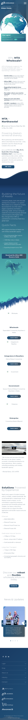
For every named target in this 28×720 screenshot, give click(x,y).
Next (26, 623)
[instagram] (5, 656)
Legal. (18, 717)
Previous (2, 623)
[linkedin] (8, 656)
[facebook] (3, 656)
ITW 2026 (8, 166)
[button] (25, 3)
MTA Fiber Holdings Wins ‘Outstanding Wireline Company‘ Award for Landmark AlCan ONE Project (14, 631)
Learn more (14, 337)
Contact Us (14, 586)
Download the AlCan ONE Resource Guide (14, 256)
